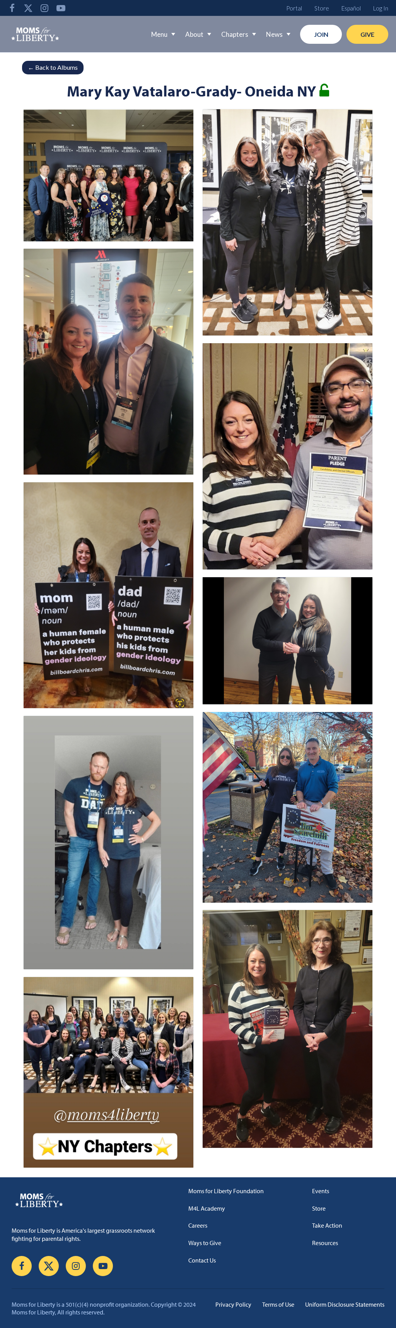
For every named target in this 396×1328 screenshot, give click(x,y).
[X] (28, 8)
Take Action (327, 1225)
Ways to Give (204, 1243)
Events (320, 1191)
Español (351, 8)
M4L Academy (206, 1208)
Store (321, 8)
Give (367, 34)
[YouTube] (60, 8)
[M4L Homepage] (35, 34)
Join (321, 34)
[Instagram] (44, 8)
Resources (325, 1243)
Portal (294, 8)
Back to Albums (53, 67)
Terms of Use (278, 1304)
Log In (380, 8)
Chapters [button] (234, 34)
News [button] (274, 34)
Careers (197, 1225)
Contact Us (202, 1260)
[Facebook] (12, 8)
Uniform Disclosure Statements (344, 1304)
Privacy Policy (233, 1304)
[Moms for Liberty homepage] (86, 1200)
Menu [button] (159, 34)
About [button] (194, 34)
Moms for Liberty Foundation (226, 1191)
